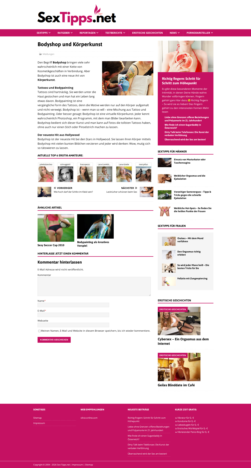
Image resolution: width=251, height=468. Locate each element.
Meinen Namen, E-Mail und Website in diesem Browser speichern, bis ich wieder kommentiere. (95, 330)
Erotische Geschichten (147, 32)
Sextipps (42, 32)
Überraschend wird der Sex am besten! (185, 139)
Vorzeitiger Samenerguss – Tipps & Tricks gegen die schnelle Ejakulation (192, 194)
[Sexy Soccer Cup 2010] (56, 228)
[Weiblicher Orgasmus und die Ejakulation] (164, 178)
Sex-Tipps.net (63, 464)
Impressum (39, 423)
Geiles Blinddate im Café (176, 385)
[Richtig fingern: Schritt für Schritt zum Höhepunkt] (185, 70)
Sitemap (37, 417)
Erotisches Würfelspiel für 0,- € (192, 428)
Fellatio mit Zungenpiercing (192, 278)
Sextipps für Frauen (172, 225)
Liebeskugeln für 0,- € (188, 424)
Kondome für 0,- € (186, 421)
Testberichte (113, 32)
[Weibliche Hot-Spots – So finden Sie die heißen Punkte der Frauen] (164, 211)
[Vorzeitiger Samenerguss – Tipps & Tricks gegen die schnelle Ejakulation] (164, 194)
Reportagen (87, 32)
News (173, 32)
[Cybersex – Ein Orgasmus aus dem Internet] (185, 321)
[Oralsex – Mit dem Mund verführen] (169, 241)
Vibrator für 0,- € (185, 417)
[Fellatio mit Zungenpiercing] (169, 281)
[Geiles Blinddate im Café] (185, 367)
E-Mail (41, 310)
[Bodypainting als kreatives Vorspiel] (95, 226)
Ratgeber (64, 32)
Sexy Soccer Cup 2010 (51, 245)
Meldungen (48, 54)
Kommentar (44, 275)
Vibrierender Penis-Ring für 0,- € (193, 431)
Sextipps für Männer (172, 151)
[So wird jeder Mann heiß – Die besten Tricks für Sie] (169, 268)
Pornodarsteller (198, 32)
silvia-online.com (89, 417)
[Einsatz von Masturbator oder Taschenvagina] (164, 162)
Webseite (43, 320)
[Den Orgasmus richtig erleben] (169, 254)
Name (41, 300)
